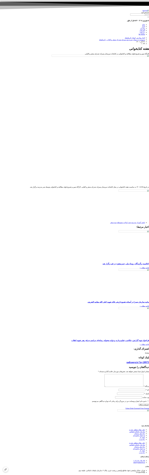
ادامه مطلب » (144, 268)
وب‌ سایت (145, 397)
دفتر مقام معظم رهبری (137, 430)
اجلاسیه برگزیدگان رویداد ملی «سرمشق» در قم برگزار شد (126, 264)
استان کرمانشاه (130, 38)
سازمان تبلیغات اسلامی (137, 432)
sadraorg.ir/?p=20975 (137, 362)
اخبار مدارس (140, 38)
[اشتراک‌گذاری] (5, 469)
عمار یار (142, 437)
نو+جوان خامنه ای (139, 435)
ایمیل (146, 393)
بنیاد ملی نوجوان (139, 433)
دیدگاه (146, 386)
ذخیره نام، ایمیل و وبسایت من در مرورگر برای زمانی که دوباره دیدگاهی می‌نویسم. (119, 401)
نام (147, 390)
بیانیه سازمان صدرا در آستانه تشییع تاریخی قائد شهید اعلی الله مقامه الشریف (118, 302)
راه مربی (142, 439)
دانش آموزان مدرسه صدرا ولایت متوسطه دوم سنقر (127, 222)
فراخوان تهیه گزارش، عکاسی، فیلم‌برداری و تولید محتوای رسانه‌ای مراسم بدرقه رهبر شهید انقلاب (110, 340)
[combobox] (139, 14)
